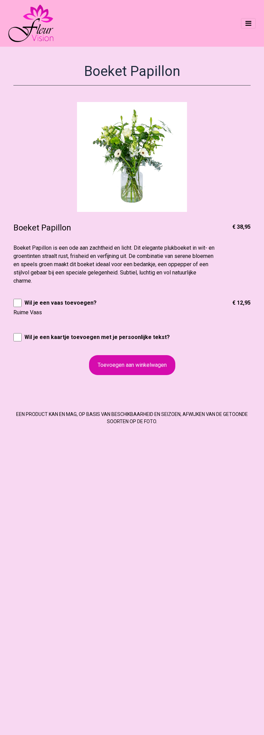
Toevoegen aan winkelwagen (132, 365)
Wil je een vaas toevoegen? (60, 302)
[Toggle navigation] (248, 23)
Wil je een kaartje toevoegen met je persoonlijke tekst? (97, 337)
